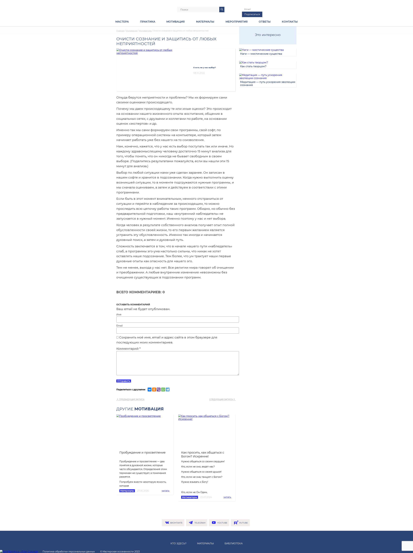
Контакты (290, 21)
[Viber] (159, 389)
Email (119, 325)
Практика (147, 21)
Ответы (265, 21)
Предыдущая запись (131, 399)
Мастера (122, 21)
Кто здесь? (178, 543)
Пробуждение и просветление (142, 452)
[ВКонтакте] (149, 389)
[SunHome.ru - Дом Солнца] (19, 551)
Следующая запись (221, 399)
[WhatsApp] (163, 389)
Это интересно (268, 35)
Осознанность (133, 9)
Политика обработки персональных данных (69, 551)
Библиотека (234, 543)
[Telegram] (168, 389)
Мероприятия (237, 21)
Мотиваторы (189, 497)
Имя (118, 314)
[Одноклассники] (154, 389)
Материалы (127, 490)
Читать (165, 490)
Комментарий (128, 349)
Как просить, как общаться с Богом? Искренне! (202, 454)
